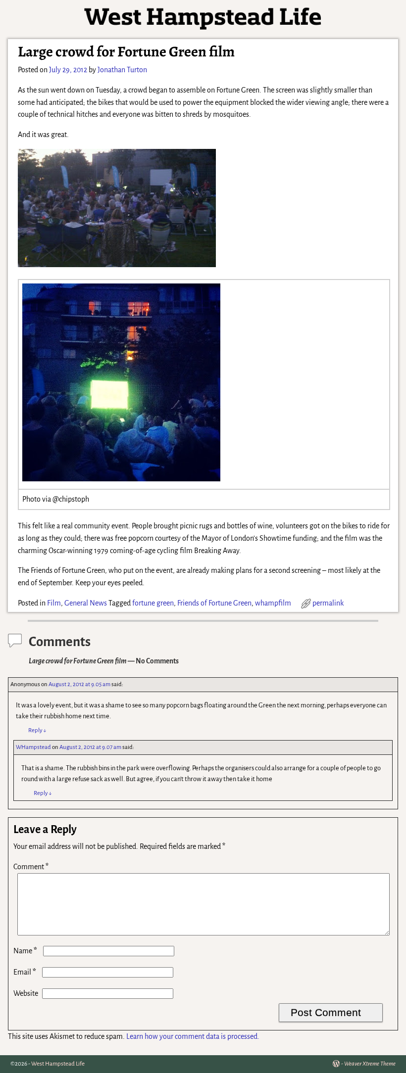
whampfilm (273, 603)
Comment (31, 867)
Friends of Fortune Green (214, 603)
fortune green (153, 603)
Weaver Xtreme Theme (370, 1064)
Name (25, 951)
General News (85, 603)
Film (54, 603)
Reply (37, 730)
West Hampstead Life (58, 1064)
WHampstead (33, 747)
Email (24, 972)
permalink (328, 603)
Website (25, 993)
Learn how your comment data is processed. (192, 1036)
